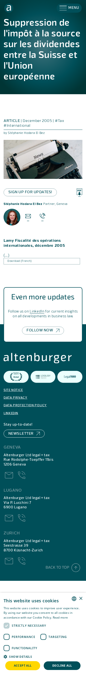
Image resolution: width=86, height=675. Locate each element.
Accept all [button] (23, 666)
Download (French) (19, 261)
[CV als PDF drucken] (79, 192)
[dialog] (43, 634)
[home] (8, 8)
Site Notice (13, 390)
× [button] (80, 598)
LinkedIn (37, 311)
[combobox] (74, 598)
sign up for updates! (30, 192)
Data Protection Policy (25, 405)
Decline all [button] (62, 666)
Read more (60, 617)
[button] (69, 8)
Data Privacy (15, 397)
